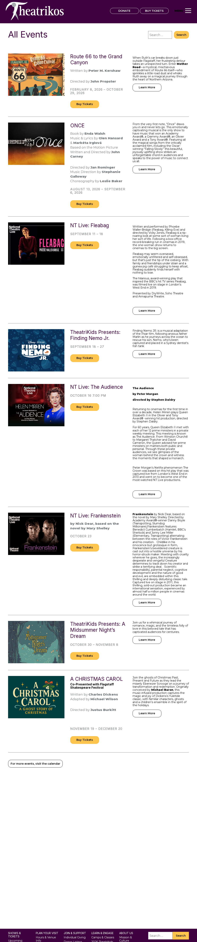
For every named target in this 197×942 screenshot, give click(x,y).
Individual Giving (75, 937)
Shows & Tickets (14, 935)
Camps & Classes (102, 937)
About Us (126, 933)
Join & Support (75, 933)
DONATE (124, 11)
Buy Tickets (84, 104)
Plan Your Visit (47, 933)
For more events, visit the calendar (35, 763)
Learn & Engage (102, 933)
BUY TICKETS (154, 11)
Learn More (147, 87)
